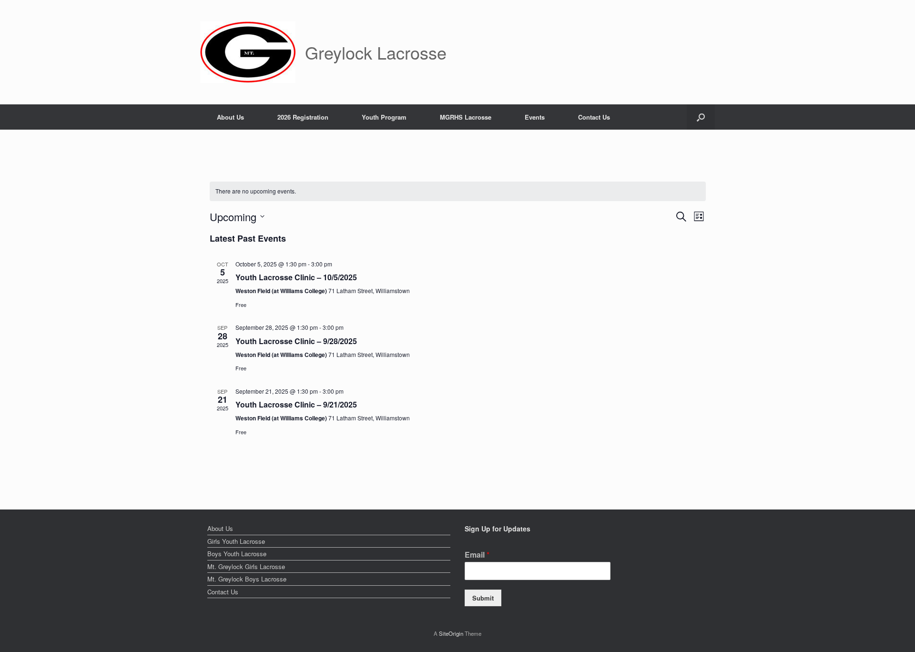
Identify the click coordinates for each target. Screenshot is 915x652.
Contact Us (594, 117)
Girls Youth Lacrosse (236, 541)
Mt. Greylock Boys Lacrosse (246, 578)
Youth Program (384, 117)
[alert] (458, 191)
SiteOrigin (451, 633)
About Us (230, 117)
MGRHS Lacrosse (465, 117)
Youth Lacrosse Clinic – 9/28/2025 (296, 341)
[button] (701, 117)
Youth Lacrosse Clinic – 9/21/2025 (296, 404)
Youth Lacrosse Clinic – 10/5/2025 (296, 277)
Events (535, 117)
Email (477, 555)
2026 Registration (302, 117)
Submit (483, 597)
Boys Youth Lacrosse (236, 553)
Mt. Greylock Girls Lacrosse (246, 566)
